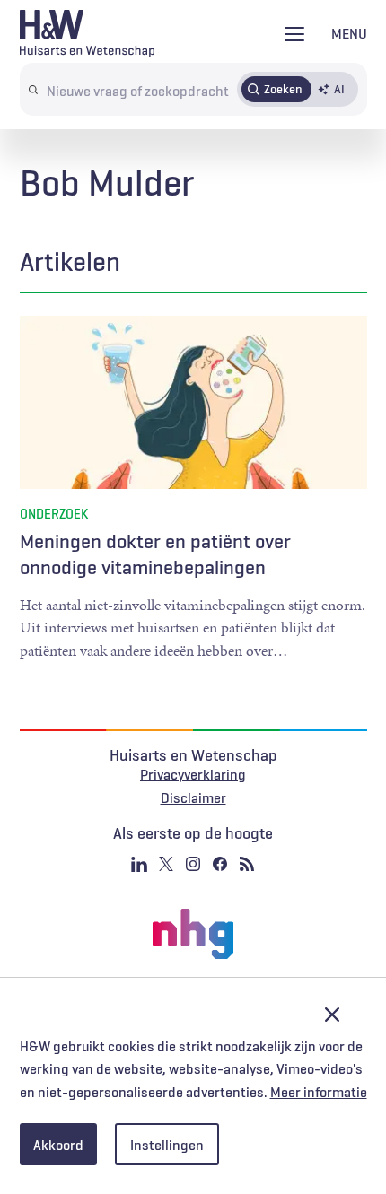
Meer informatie (318, 1092)
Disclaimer (193, 797)
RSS (247, 864)
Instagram (193, 864)
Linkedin (139, 864)
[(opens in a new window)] (193, 934)
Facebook (220, 864)
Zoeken (283, 89)
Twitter (166, 864)
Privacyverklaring (193, 774)
